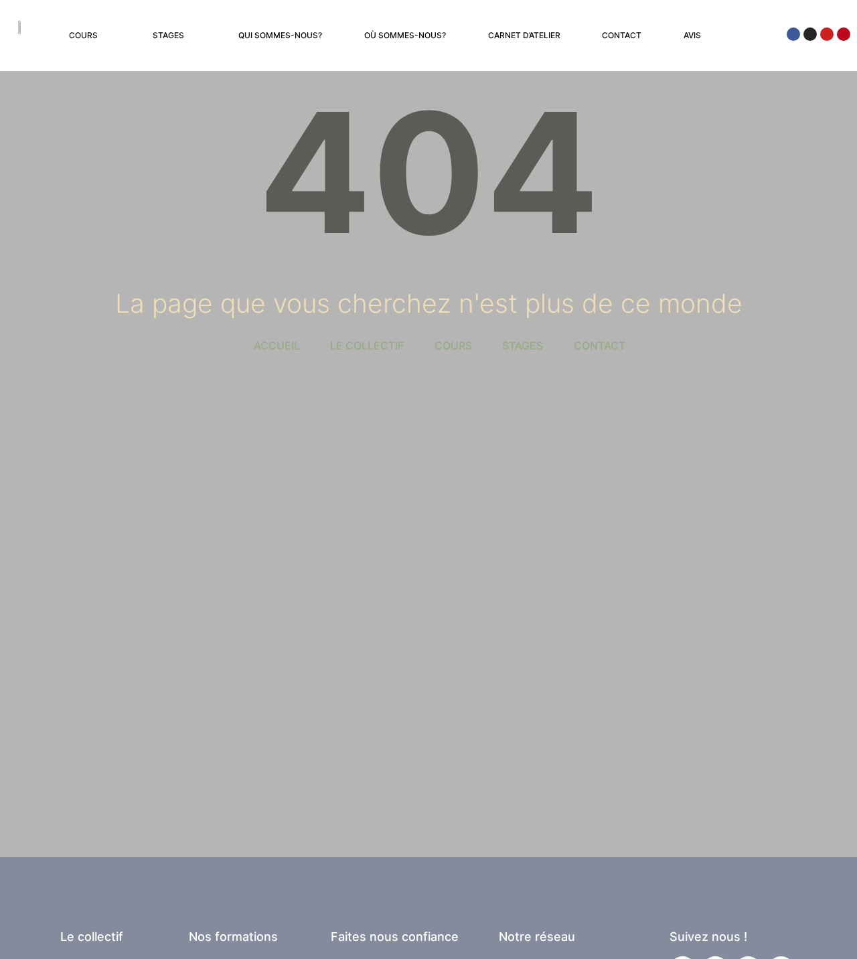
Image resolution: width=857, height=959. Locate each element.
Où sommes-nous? (405, 35)
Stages (168, 35)
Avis (692, 35)
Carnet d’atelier (524, 35)
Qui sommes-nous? (280, 35)
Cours (83, 35)
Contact (621, 35)
